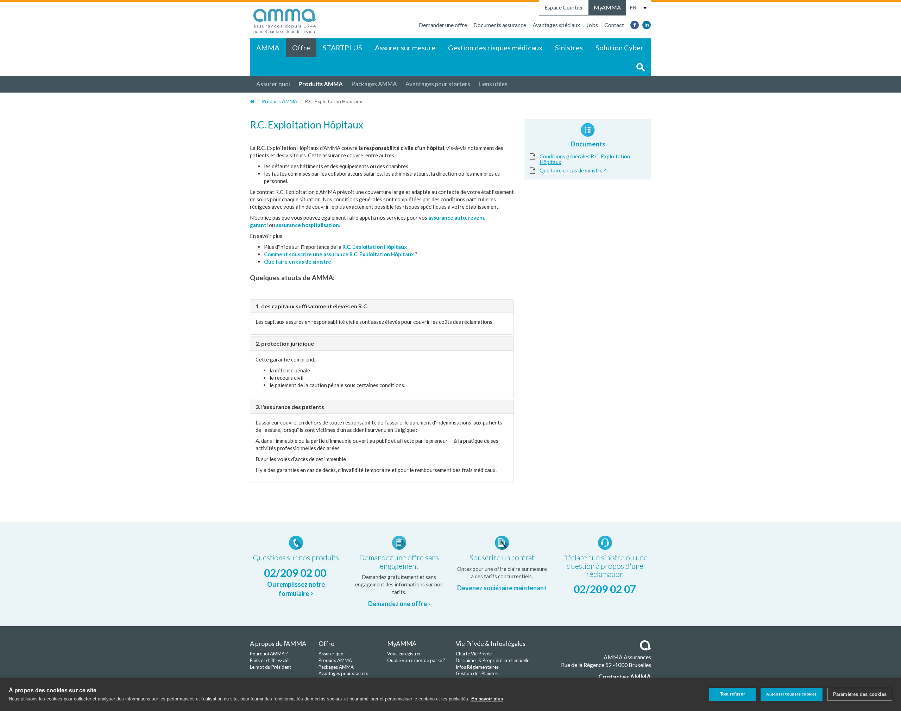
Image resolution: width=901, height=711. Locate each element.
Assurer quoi (273, 84)
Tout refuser (732, 694)
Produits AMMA (320, 84)
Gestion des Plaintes (477, 673)
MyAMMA (607, 7)
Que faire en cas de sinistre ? (573, 170)
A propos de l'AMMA (278, 643)
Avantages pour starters (437, 84)
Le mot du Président (270, 667)
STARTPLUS (342, 47)
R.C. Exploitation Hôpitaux (374, 247)
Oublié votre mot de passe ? (416, 660)
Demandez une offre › (399, 604)
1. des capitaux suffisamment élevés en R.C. (312, 306)
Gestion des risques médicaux (495, 47)
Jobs (592, 24)
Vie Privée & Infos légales (490, 643)
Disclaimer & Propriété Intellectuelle (492, 660)
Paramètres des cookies (860, 694)
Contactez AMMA (624, 677)
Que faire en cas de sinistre (298, 261)
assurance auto (447, 217)
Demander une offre (443, 24)
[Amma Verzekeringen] (285, 20)
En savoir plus (487, 698)
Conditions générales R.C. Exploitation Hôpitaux (585, 159)
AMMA (267, 47)
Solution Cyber (619, 47)
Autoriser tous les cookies (791, 694)
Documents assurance (499, 24)
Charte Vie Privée (474, 653)
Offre (301, 47)
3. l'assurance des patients (290, 406)
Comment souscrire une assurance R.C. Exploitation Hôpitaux (339, 254)
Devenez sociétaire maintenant (502, 588)
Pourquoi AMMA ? (269, 653)
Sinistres (569, 47)
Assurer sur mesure (405, 47)
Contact (614, 24)
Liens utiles (493, 84)
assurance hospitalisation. (308, 225)
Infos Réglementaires (477, 667)
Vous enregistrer (404, 653)
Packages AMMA (374, 84)
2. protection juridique (285, 343)
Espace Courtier (563, 7)
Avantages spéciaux (556, 24)
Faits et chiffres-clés (270, 660)
